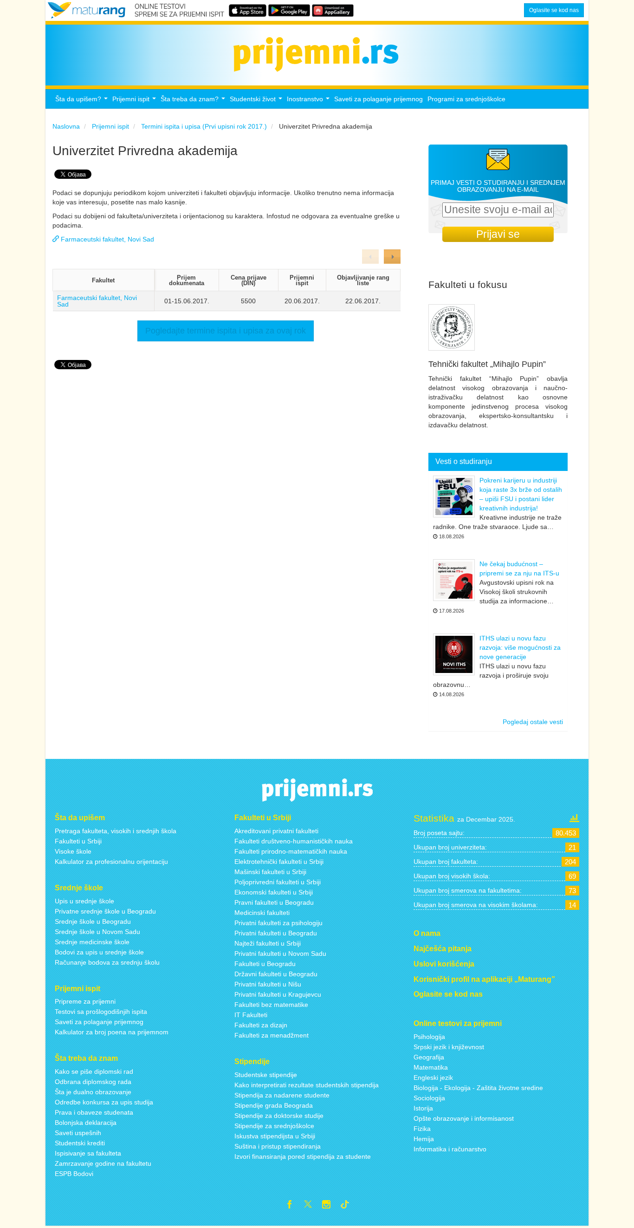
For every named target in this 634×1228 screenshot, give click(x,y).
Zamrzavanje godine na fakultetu (103, 1163)
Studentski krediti (80, 1143)
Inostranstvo (309, 101)
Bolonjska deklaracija (85, 1122)
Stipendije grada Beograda (273, 1105)
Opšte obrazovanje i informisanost (464, 1118)
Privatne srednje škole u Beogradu (105, 911)
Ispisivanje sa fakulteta (88, 1153)
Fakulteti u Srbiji (78, 841)
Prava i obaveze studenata (94, 1112)
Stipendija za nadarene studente (282, 1095)
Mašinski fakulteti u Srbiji (270, 872)
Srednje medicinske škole (92, 942)
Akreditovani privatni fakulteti (276, 831)
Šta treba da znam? (194, 101)
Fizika (422, 1128)
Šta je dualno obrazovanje (93, 1092)
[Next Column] (392, 256)
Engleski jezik (433, 1077)
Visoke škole (73, 851)
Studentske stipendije (265, 1075)
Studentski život (257, 101)
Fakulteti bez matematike (271, 1004)
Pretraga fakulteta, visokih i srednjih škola (115, 831)
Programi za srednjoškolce (466, 99)
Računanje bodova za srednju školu (107, 962)
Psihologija (429, 1036)
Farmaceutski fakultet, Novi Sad (97, 301)
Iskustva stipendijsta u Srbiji (274, 1136)
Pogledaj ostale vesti (533, 721)
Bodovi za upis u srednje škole (99, 952)
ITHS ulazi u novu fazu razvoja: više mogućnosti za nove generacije (520, 647)
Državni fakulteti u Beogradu (275, 974)
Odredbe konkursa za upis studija (104, 1102)
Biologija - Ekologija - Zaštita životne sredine (478, 1088)
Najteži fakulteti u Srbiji (267, 943)
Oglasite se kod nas (554, 10)
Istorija (423, 1108)
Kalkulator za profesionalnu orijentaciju (111, 861)
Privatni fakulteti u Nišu (267, 984)
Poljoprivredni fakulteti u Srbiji (277, 882)
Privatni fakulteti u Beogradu (275, 933)
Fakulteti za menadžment (271, 1035)
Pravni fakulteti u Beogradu (274, 902)
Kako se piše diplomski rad (94, 1071)
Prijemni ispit (135, 101)
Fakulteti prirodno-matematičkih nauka (290, 851)
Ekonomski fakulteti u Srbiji (273, 892)
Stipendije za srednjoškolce (274, 1126)
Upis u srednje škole (84, 901)
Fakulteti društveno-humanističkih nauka (293, 841)
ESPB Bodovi (74, 1173)
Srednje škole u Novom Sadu (97, 931)
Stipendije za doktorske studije (278, 1115)
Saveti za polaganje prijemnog (378, 99)
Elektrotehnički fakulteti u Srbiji (278, 861)
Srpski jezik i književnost (449, 1047)
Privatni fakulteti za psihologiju (278, 923)
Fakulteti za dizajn (260, 1025)
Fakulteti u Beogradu (265, 964)
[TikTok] (348, 1205)
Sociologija (429, 1098)
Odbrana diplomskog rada (93, 1081)
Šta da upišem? (82, 101)
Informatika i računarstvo (450, 1149)
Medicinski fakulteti (262, 912)
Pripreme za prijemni (85, 1001)
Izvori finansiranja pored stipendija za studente (302, 1156)
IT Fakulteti (250, 1015)
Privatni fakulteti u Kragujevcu (277, 994)
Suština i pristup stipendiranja (277, 1146)
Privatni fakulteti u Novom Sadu (280, 953)
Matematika (431, 1067)
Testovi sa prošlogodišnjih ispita (101, 1011)
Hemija (424, 1139)
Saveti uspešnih (78, 1133)
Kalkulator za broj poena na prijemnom (111, 1032)
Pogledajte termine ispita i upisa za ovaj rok (225, 330)
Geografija (429, 1057)
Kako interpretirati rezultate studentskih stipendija (306, 1085)
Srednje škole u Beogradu (93, 921)
